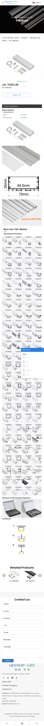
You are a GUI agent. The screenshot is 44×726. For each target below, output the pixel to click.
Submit (7, 661)
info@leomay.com (13, 704)
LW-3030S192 (14, 581)
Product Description (11, 106)
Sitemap (32, 716)
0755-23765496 (10, 701)
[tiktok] (16, 677)
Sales (24, 354)
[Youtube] (8, 677)
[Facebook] (3, 677)
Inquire (15, 95)
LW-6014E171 (30, 581)
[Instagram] (12, 677)
